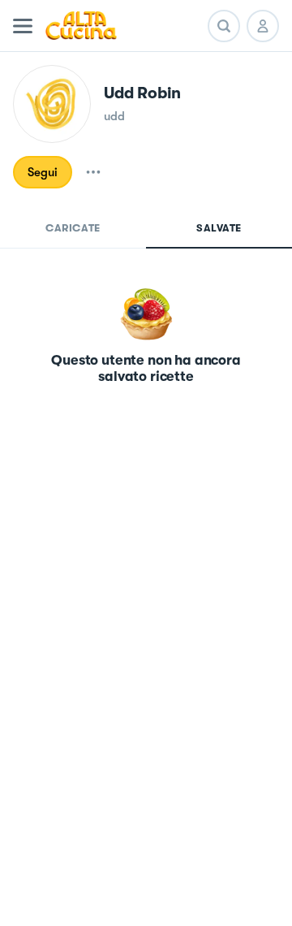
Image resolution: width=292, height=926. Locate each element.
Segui (43, 172)
